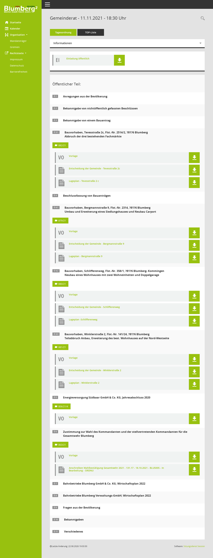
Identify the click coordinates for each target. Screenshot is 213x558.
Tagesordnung (63, 32)
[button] (21, 35)
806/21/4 (63, 406)
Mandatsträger (18, 40)
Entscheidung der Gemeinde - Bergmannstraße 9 (96, 243)
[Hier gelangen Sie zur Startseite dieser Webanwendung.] (21, 9)
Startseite (15, 22)
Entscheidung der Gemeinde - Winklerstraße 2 (95, 370)
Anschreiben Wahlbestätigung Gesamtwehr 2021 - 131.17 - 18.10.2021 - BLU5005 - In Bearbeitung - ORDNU (116, 469)
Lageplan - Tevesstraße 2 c (84, 181)
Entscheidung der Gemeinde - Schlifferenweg (94, 307)
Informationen (62, 43)
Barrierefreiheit (18, 71)
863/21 (62, 444)
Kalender (15, 28)
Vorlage (73, 156)
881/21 (62, 347)
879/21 (62, 220)
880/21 (62, 283)
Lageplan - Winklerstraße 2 (84, 382)
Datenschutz (17, 65)
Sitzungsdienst (194, 546)
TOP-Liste (90, 32)
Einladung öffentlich (77, 58)
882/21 (62, 145)
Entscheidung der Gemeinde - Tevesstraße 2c (94, 168)
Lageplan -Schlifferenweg (83, 319)
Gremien (15, 47)
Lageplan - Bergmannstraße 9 (85, 256)
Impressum (16, 59)
